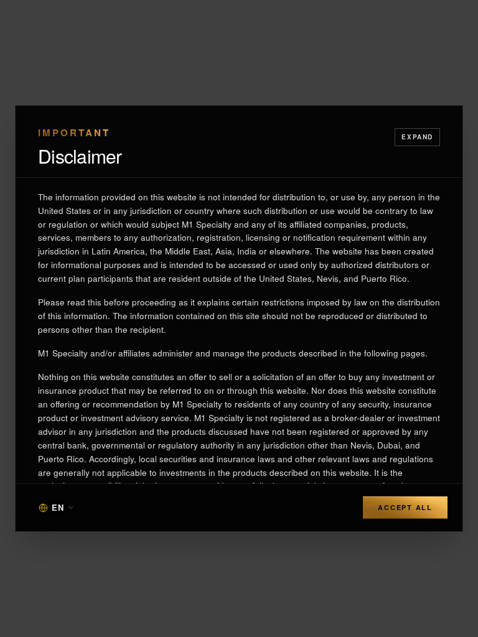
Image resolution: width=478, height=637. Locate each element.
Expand (417, 137)
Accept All (405, 507)
